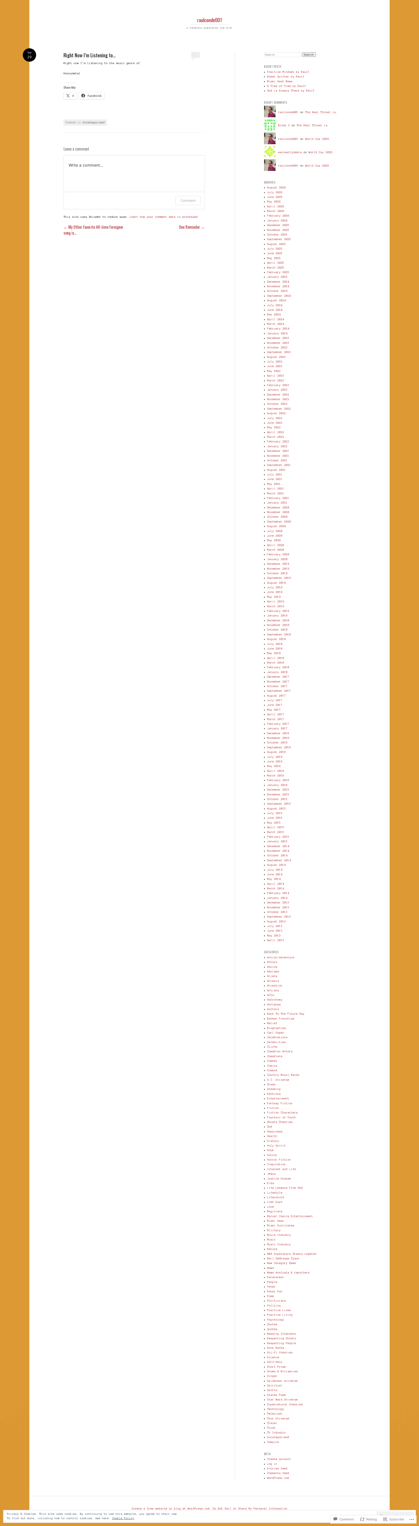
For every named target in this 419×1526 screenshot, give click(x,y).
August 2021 (276, 469)
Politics (274, 1305)
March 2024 (275, 323)
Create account (279, 1459)
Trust (271, 1427)
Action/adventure (280, 957)
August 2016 (276, 751)
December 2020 (278, 507)
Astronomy (274, 999)
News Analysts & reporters (288, 1272)
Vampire (273, 1442)
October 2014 (277, 855)
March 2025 (275, 267)
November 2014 (278, 850)
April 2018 (275, 658)
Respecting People (281, 1343)
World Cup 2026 (317, 138)
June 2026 (274, 196)
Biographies (276, 1028)
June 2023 (274, 366)
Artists (273, 990)
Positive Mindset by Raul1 (288, 71)
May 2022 (274, 427)
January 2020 (277, 559)
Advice (272, 966)
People (272, 1282)
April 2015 (275, 827)
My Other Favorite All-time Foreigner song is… (93, 230)
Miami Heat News (280, 81)
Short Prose (276, 1366)
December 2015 (278, 789)
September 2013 (279, 916)
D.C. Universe (278, 1079)
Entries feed (277, 1468)
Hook (270, 1150)
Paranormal (275, 1277)
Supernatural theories (285, 1404)
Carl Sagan (275, 1032)
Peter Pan (274, 1291)
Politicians (276, 1300)
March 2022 (275, 436)
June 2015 (274, 817)
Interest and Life (281, 1169)
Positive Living (280, 1314)
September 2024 (279, 295)
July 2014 (274, 869)
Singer (272, 1375)
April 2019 (275, 601)
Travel (272, 1423)
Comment (188, 200)
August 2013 (276, 921)
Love (270, 1206)
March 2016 (275, 775)
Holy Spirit (276, 1145)
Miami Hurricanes (280, 1225)
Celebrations (277, 1037)
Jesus (271, 1173)
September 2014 (279, 860)
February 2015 (278, 836)
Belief (272, 1023)
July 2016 (274, 756)
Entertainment (278, 1098)
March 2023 (275, 380)
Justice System (279, 1178)
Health (272, 1136)
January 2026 (277, 220)
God (269, 1126)
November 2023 (278, 342)
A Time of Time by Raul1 (286, 85)
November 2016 (278, 737)
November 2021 (278, 455)
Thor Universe (278, 1418)
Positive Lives (279, 1310)
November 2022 (278, 399)
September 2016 (279, 747)
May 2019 (274, 596)
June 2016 (274, 761)
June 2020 (274, 535)
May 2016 (274, 766)
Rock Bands (275, 1347)
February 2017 (278, 723)
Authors (273, 1009)
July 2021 (274, 474)
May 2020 (274, 540)
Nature (272, 1249)
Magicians (274, 1211)
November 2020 (278, 512)
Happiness (274, 1131)
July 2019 (274, 587)
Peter (271, 1286)
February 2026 (278, 215)
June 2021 (274, 479)
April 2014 (275, 883)
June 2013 (274, 930)
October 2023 (277, 347)
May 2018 (274, 653)
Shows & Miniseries (282, 1371)
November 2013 (278, 907)
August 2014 (276, 864)
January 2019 (277, 615)
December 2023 (278, 338)
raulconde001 (209, 20)
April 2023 (275, 375)
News (270, 1267)
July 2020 (274, 531)
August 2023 (276, 356)
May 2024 (274, 314)
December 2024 (278, 281)
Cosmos (272, 1070)
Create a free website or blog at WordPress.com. (171, 1508)
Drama (271, 1084)
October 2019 (277, 573)
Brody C (284, 125)
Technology (275, 1409)
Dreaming (274, 1089)
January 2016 (277, 785)
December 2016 (278, 733)
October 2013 (277, 912)
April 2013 (275, 940)
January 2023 (277, 389)
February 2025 (278, 272)
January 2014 (277, 897)
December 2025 (278, 225)
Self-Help (274, 1361)
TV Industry (276, 1432)
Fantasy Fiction (280, 1103)
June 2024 (274, 309)
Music (271, 1239)
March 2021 (275, 493)
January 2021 (277, 502)
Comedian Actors (280, 1051)
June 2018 (274, 648)
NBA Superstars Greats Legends (291, 1253)
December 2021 (278, 450)
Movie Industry (279, 1234)
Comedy (272, 1060)
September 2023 (279, 352)
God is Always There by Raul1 (291, 90)
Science (273, 1357)
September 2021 (279, 465)
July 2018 (274, 643)
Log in (272, 1463)
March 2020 (275, 549)
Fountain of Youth (281, 1117)
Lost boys (274, 1201)
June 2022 (274, 422)
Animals (273, 980)
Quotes (272, 1329)
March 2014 (275, 888)
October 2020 (277, 516)
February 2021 (278, 498)
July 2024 (274, 305)
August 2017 (276, 695)
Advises (273, 971)
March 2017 (275, 719)
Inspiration (276, 1164)
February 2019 (278, 610)
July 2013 (274, 926)
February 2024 (278, 328)
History (273, 1140)
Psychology (275, 1319)
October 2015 (277, 799)
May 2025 (274, 258)
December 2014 (278, 846)
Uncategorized (94, 122)
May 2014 (274, 878)
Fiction (273, 1107)
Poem (270, 1296)
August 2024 (276, 300)
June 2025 (274, 253)
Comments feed (278, 1473)
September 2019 (279, 577)
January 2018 (277, 672)
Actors (272, 962)
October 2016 (277, 742)
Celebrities (276, 1042)
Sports (272, 1390)
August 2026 (276, 187)
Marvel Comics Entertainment (290, 1216)
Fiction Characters (282, 1112)
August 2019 (276, 582)
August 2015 (276, 808)
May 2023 (274, 371)
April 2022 (275, 432)
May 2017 (274, 709)
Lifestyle (274, 1192)
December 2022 (278, 394)
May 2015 (274, 822)
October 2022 (277, 403)
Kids (270, 1183)
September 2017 (279, 690)
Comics (272, 1065)
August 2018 (276, 639)
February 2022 (278, 441)
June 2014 (274, 874)
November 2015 (278, 794)
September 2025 (279, 239)
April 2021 (275, 488)
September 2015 (279, 803)
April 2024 (275, 319)
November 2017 (278, 681)
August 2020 (276, 526)
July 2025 (274, 248)
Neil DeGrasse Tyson (283, 1258)
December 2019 (278, 563)
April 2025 (275, 262)
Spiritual (274, 1385)
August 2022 (276, 413)
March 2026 (275, 211)
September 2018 (279, 634)
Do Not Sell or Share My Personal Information (250, 1508)
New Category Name (281, 1263)
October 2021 (277, 460)
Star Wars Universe (282, 1399)
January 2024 (277, 333)
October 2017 (277, 686)
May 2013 (274, 935)
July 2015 (274, 813)
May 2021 (274, 483)
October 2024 (277, 290)
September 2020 (279, 521)
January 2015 (277, 841)
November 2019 (278, 568)
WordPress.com (278, 1477)
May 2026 (274, 201)
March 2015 (275, 832)
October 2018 (277, 629)
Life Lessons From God (285, 1187)
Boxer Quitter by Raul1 (286, 76)
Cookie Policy (123, 1518)
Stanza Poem (276, 1394)
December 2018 (278, 620)
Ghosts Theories (280, 1122)
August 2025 (276, 244)
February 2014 (278, 893)
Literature (275, 1197)
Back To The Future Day (286, 1013)
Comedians (274, 1056)
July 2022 (274, 418)
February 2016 (278, 780)
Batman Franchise (280, 1018)
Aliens (272, 976)
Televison (274, 1413)
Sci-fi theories (280, 1352)
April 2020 (275, 545)
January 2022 (277, 446)
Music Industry (279, 1244)
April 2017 (275, 714)
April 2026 (275, 206)
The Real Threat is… (321, 112)
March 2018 (275, 662)
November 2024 (278, 286)
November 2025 (278, 229)
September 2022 (279, 408)
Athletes (274, 1004)
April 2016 (275, 770)
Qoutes (272, 1324)
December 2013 (278, 902)
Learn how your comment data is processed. (164, 216)
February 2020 (278, 554)
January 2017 (277, 728)
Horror (272, 1155)
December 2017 (278, 676)
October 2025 (277, 234)
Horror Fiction (279, 1159)
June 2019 (274, 591)
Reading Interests (281, 1333)
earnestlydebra (290, 152)
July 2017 (274, 700)
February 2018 (278, 667)
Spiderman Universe (282, 1380)
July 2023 (274, 361)
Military (274, 1230)
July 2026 (274, 192)
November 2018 (278, 625)
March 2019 (275, 606)
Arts (270, 995)
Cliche (272, 1046)
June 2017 (274, 704)
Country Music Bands (283, 1074)
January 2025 (277, 276)
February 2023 (278, 385)
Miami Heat (275, 1220)
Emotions (274, 1093)
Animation (274, 985)
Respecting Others (281, 1338)
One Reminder (192, 227)
